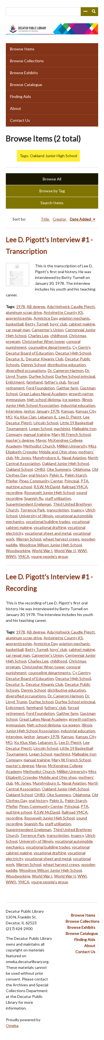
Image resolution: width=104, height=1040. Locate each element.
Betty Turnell (36, 324)
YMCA (23, 556)
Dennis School (33, 364)
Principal (71, 480)
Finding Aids (20, 96)
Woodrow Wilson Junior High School (50, 544)
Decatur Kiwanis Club (44, 358)
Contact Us (20, 120)
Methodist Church (39, 446)
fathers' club (55, 707)
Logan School (40, 428)
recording (14, 492)
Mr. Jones (23, 457)
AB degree (36, 306)
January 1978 (47, 411)
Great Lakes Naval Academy (43, 393)
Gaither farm (67, 388)
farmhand (34, 382)
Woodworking (18, 550)
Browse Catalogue (26, 84)
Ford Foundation (40, 388)
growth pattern (82, 719)
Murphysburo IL (46, 783)
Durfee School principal (75, 376)
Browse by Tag (52, 190)
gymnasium (15, 399)
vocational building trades (48, 521)
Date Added (81, 219)
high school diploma (44, 399)
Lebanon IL (47, 417)
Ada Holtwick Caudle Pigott (71, 306)
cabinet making (82, 324)
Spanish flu (33, 498)
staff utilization (58, 498)
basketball (15, 324)
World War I (42, 550)
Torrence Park (32, 510)
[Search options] (85, 11)
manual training (37, 434)
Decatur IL (15, 358)
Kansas (67, 411)
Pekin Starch (76, 475)
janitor (29, 411)
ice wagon (71, 399)
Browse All (52, 179)
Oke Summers (59, 469)
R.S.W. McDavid (47, 486)
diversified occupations (26, 370)
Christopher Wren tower (43, 341)
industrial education (78, 405)
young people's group (49, 556)
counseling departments (49, 347)
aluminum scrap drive (24, 312)
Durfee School (41, 376)
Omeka (12, 1025)
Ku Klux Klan (25, 742)
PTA (84, 480)
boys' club (58, 324)
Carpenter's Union (48, 329)
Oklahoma (81, 469)
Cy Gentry (81, 347)
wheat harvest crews (61, 539)
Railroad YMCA (75, 486)
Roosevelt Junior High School (49, 492)
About (15, 108)
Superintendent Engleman (28, 504)
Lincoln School (46, 422)
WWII (11, 556)
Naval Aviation (74, 457)
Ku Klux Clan (25, 417)
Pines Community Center (41, 480)
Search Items (52, 202)
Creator (60, 219)
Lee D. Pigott (70, 417)
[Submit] (94, 11)
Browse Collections (27, 60)
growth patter (81, 393)
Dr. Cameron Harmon (65, 370)
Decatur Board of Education (30, 353)
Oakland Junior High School (65, 463)
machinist (62, 428)
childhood (58, 335)
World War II (65, 550)
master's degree (20, 440)
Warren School (28, 539)
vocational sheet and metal (48, 533)
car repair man (18, 329)
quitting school (19, 486)
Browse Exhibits (24, 72)
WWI (82, 550)
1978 (20, 306)
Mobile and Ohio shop (58, 451)
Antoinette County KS (63, 312)
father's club (55, 382)
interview (14, 411)
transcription (58, 510)
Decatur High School (73, 353)
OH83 (39, 469)
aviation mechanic (74, 318)
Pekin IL (56, 475)
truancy (77, 510)
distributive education (66, 364)
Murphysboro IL (46, 457)
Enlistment (15, 382)
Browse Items (22, 48)
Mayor (41, 440)
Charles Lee (38, 335)
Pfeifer (11, 480)
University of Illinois (36, 515)
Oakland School (19, 469)
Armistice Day (45, 318)
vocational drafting (50, 527)
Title (45, 219)
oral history (38, 475)
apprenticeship (19, 318)
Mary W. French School (71, 434)
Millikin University (72, 446)
